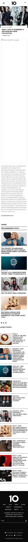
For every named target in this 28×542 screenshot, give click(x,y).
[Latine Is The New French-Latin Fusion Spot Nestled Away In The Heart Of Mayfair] (6, 339)
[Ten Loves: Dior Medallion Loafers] (6, 401)
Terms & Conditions (11, 516)
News (10, 27)
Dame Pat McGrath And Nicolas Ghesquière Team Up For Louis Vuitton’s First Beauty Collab (19, 461)
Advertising (9, 514)
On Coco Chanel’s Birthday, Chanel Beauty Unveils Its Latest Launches (19, 475)
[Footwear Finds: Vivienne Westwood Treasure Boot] (6, 446)
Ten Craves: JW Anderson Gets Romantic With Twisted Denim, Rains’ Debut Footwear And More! (14, 251)
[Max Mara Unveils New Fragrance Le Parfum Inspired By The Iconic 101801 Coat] (6, 431)
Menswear (3, 246)
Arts (10, 504)
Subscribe (20, 516)
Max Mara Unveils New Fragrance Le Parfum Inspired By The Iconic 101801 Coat (13, 314)
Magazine (7, 512)
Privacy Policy (18, 514)
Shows (23, 504)
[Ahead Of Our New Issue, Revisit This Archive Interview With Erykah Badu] (6, 386)
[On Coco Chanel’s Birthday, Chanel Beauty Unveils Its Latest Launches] (6, 476)
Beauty (2, 310)
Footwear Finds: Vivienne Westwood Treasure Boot (19, 445)
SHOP (4, 504)
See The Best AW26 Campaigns (13, 293)
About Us (21, 512)
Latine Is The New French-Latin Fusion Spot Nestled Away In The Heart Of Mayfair (19, 339)
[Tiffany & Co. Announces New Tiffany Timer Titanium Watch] (6, 371)
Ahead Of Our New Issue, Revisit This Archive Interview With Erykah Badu (19, 385)
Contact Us (14, 512)
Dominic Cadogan (6, 35)
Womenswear (11, 246)
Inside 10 (15, 334)
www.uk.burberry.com (7, 215)
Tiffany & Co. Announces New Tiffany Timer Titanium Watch (13, 273)
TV (22, 509)
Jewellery (3, 270)
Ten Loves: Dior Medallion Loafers (18, 399)
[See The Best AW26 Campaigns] (6, 416)
